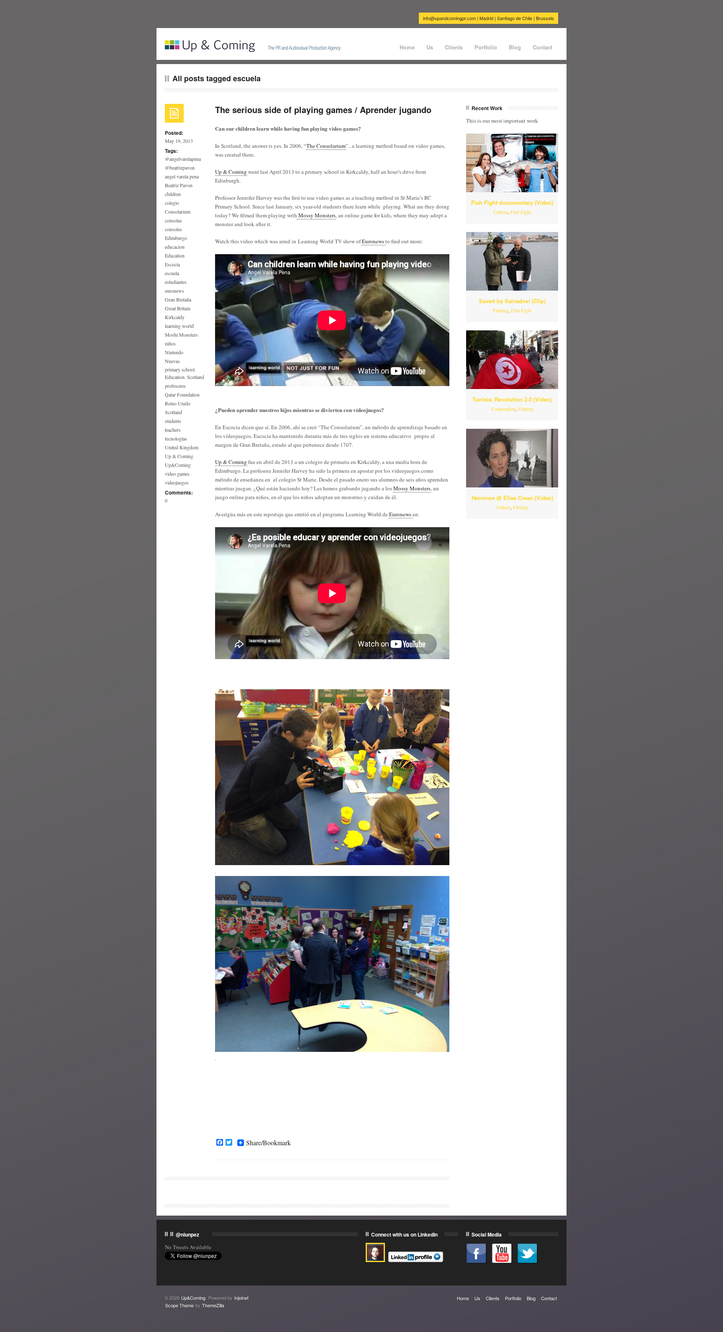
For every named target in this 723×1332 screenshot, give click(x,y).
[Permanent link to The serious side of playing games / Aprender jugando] (174, 116)
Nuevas (172, 361)
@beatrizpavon (180, 167)
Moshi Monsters (181, 334)
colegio (172, 202)
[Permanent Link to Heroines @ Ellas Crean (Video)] (512, 458)
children (173, 194)
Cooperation (503, 408)
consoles (173, 229)
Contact (542, 47)
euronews (174, 290)
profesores (175, 385)
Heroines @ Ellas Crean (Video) (512, 498)
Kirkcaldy (175, 317)
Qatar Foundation (182, 394)
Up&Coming (178, 464)
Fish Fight (520, 212)
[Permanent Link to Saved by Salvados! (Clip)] (512, 261)
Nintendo (174, 352)
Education (175, 255)
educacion (175, 246)
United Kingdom (181, 447)
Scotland (173, 412)
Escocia (172, 264)
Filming (500, 310)
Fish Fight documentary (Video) (512, 202)
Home (407, 47)
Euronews (373, 241)
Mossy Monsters (316, 215)
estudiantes (176, 281)
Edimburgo (176, 237)
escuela (172, 273)
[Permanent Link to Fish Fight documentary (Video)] (512, 163)
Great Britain (177, 308)
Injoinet (241, 1297)
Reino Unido (177, 403)
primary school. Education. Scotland (184, 373)
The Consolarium (326, 145)
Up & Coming (179, 456)
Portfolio (485, 47)
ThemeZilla (213, 1305)
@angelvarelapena (183, 158)
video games (177, 473)
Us (429, 47)
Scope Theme (179, 1305)
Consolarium (177, 211)
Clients (454, 47)
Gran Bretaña (178, 299)
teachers (173, 429)
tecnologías (176, 438)
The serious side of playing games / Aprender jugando (323, 109)
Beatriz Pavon (178, 185)
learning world (179, 325)
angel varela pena (182, 176)
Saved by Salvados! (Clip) (512, 301)
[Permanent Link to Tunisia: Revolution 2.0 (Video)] (512, 359)
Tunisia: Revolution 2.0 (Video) (512, 399)
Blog (515, 47)
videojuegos (177, 482)
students (173, 420)
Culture (500, 212)
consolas (173, 220)
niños (170, 343)
